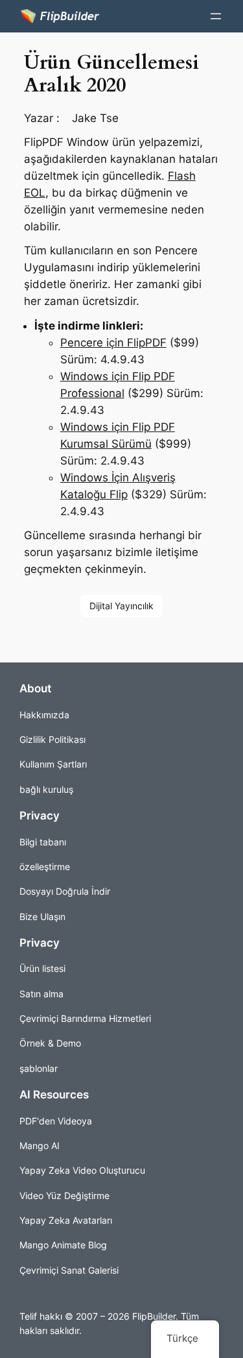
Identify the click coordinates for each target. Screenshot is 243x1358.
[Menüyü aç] (216, 16)
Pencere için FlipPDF (113, 342)
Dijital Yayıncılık (121, 605)
